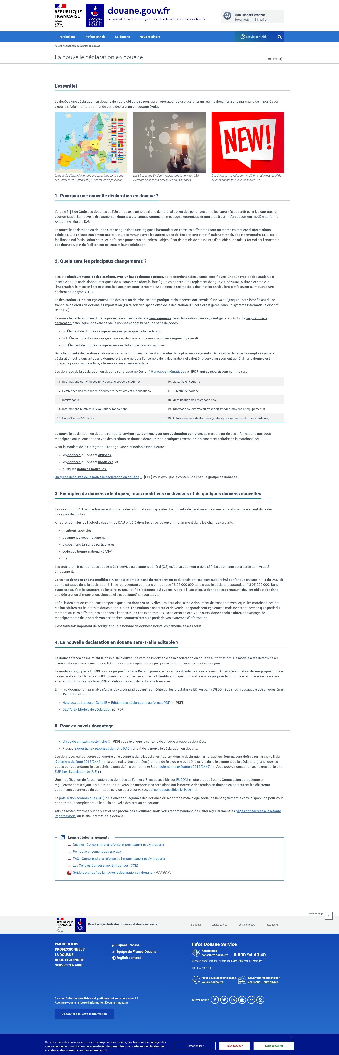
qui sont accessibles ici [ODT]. (171, 789)
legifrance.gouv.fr (247, 924)
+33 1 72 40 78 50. (202, 967)
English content (128, 957)
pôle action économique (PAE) (82, 798)
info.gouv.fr (196, 924)
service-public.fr (220, 924)
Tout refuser (234, 1045)
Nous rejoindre (150, 37)
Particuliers (66, 944)
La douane (64, 954)
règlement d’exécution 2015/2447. (184, 766)
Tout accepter (274, 1045)
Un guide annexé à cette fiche (84, 741)
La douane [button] (122, 37)
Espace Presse (128, 945)
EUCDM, (182, 779)
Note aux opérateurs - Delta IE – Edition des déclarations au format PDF (116, 702)
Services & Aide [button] (256, 37)
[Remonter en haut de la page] (329, 916)
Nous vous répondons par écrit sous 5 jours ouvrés (264, 980)
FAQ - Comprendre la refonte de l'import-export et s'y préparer (119, 858)
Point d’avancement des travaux (97, 851)
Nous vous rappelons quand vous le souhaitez (219, 980)
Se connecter (242, 19)
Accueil (58, 45)
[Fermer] (292, 1035)
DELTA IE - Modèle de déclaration (86, 709)
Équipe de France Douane (136, 951)
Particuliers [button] (67, 37)
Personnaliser (195, 1045)
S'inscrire (260, 19)
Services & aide (68, 965)
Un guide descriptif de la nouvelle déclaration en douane (97, 477)
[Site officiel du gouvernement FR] (68, 15)
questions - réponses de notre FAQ (103, 748)
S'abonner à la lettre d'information (84, 1013)
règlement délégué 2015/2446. (78, 761)
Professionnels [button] (95, 37)
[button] (269, 58)
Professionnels (70, 949)
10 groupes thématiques (167, 371)
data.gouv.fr (272, 924)
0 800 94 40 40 (250, 954)
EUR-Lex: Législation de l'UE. (76, 771)
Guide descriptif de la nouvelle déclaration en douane (113, 872)
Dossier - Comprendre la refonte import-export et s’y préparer (118, 844)
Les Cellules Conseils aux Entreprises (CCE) (105, 865)
